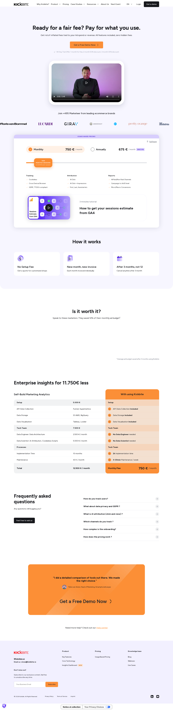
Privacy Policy (49, 696)
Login (138, 4)
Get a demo (151, 4)
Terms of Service (62, 696)
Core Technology (68, 661)
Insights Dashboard (69, 665)
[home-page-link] (21, 4)
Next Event (116, 4)
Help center (102, 627)
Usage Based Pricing (102, 657)
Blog (129, 657)
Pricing (66, 4)
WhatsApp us (19, 659)
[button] (56, 4)
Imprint (73, 696)
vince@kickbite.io (28, 662)
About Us (105, 4)
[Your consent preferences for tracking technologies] (4, 706)
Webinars (131, 661)
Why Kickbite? (43, 4)
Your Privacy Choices (94, 707)
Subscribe (51, 684)
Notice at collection (71, 707)
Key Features (67, 657)
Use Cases (132, 665)
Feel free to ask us (24, 520)
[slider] (43, 162)
